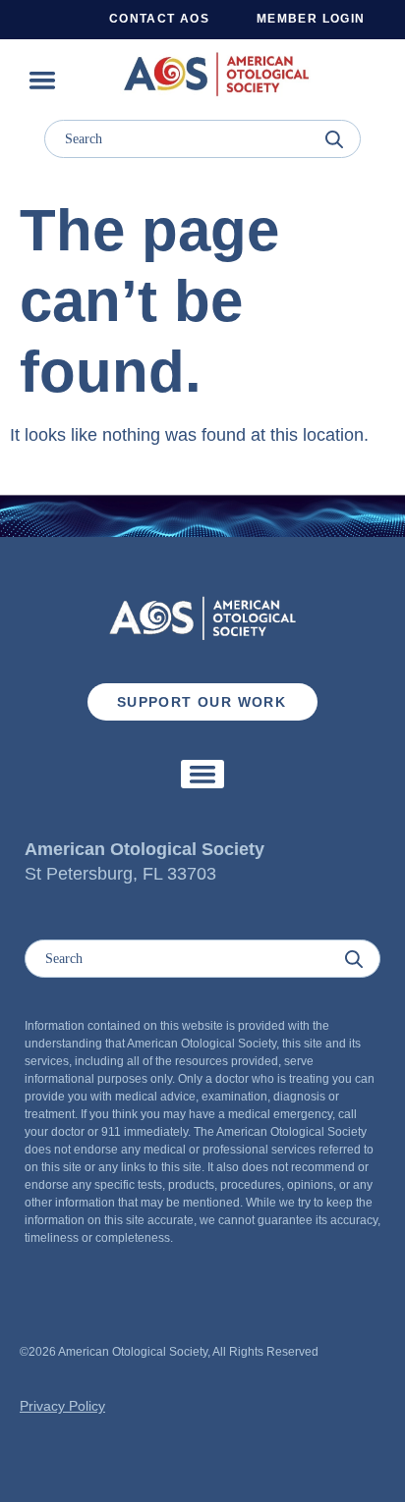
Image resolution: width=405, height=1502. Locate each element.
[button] (42, 80)
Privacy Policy (62, 1406)
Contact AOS (159, 19)
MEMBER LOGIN (311, 19)
